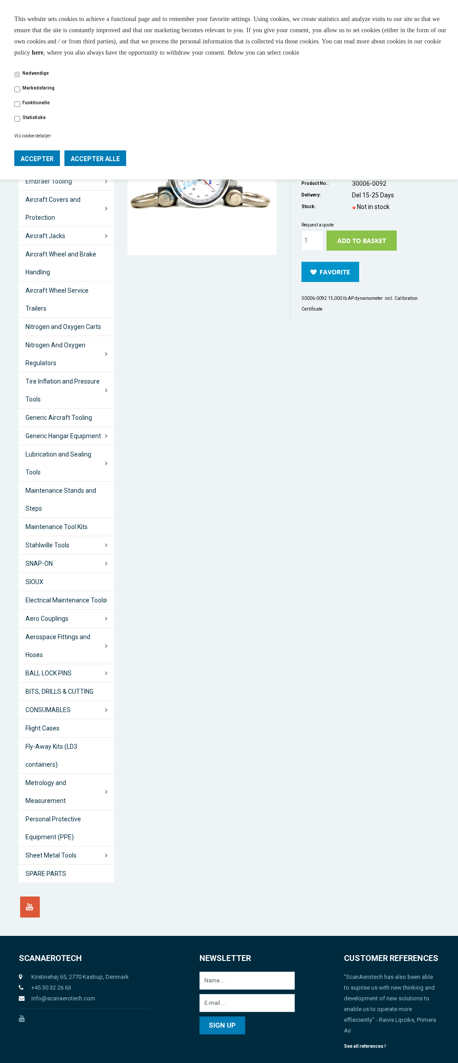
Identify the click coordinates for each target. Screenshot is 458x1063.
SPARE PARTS (45, 873)
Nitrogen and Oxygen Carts (63, 326)
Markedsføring (38, 87)
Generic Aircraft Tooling (58, 417)
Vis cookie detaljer (32, 135)
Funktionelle (36, 102)
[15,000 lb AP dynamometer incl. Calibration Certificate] (202, 186)
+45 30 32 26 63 (51, 987)
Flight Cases (42, 728)
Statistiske (34, 117)
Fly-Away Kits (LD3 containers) (51, 755)
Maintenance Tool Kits (56, 526)
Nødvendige (35, 73)
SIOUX (34, 581)
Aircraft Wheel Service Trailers (57, 299)
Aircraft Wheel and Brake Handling (60, 263)
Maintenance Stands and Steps (60, 499)
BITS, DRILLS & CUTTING (59, 691)
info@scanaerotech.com (63, 998)
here (37, 52)
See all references (364, 1046)
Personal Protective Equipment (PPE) (53, 828)
